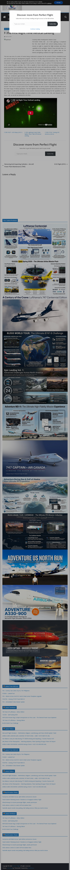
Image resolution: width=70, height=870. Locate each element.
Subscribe (53, 24)
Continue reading (35, 29)
